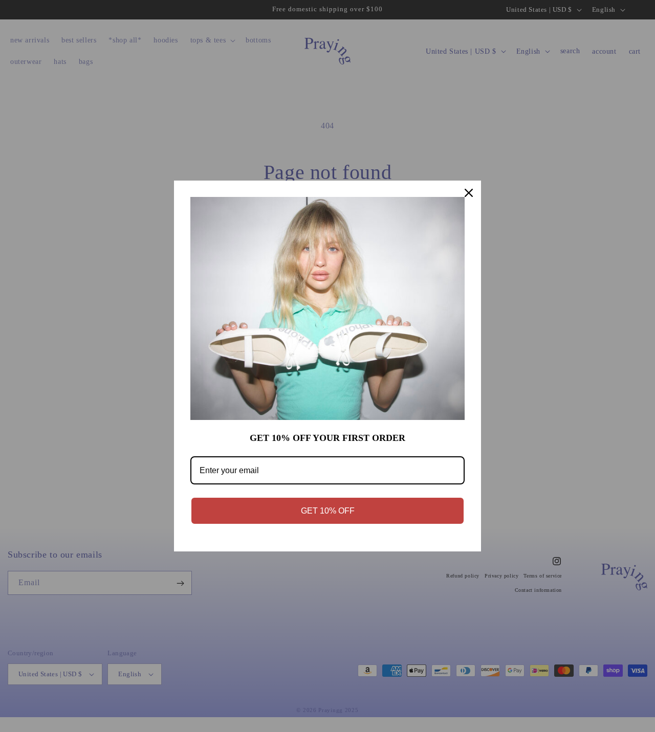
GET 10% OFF (328, 510)
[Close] (468, 193)
